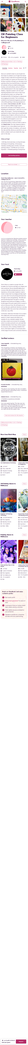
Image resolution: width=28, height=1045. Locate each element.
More (20, 68)
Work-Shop (11, 51)
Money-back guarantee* (11, 600)
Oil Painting (4, 64)
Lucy (9, 46)
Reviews (10, 68)
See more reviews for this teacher (14, 415)
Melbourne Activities (7, 61)
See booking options (14, 155)
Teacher (16, 68)
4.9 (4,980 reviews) (9, 1040)
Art (15, 61)
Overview (4, 68)
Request (21, 1041)
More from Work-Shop (8, 434)
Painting (19, 61)
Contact (18, 274)
